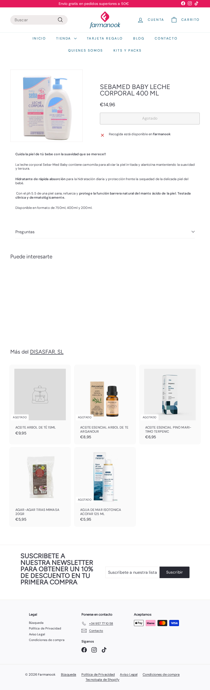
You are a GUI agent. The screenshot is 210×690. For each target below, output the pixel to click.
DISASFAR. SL (47, 351)
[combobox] (39, 20)
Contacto (166, 38)
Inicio (39, 38)
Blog (138, 38)
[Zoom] (46, 106)
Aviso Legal (37, 634)
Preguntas (25, 232)
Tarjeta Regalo (105, 38)
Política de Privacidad (45, 628)
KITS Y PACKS (127, 50)
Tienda (64, 38)
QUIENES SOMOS (85, 50)
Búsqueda (36, 623)
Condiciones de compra (47, 640)
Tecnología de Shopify (102, 679)
